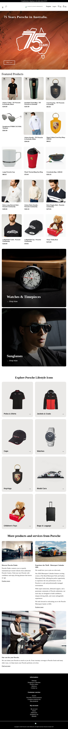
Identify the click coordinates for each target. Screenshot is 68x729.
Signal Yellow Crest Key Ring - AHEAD (56, 138)
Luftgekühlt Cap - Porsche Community (32, 240)
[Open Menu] (2, 7)
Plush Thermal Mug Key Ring (33, 172)
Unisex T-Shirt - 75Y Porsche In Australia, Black (11, 103)
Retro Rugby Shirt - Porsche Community (55, 205)
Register (48, 6)
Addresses (34, 712)
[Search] (6, 6)
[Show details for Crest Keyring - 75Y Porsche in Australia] (56, 88)
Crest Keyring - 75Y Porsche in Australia (55, 103)
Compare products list (34, 699)
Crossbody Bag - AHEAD (54, 172)
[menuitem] (34, 681)
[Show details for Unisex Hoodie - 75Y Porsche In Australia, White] (34, 123)
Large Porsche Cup (8, 172)
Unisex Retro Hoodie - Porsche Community (31, 205)
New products (34, 701)
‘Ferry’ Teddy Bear (52, 239)
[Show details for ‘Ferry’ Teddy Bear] (56, 225)
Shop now (9, 62)
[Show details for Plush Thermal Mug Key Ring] (34, 158)
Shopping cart (34, 714)
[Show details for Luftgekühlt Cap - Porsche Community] (34, 225)
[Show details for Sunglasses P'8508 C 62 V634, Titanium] (12, 118)
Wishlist (34, 716)
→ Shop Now (12, 301)
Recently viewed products (34, 697)
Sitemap (34, 680)
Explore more (6, 581)
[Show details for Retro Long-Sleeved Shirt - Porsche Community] (12, 191)
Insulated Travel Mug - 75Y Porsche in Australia (32, 103)
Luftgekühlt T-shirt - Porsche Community (11, 240)
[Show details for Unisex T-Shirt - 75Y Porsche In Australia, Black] (12, 88)
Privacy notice (34, 684)
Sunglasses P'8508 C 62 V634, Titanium (11, 127)
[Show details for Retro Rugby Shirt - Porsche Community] (56, 191)
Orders (34, 711)
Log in (54, 6)
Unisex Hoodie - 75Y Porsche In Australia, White (33, 138)
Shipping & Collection (34, 682)
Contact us (34, 688)
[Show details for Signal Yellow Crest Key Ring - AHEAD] (56, 123)
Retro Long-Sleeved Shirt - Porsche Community (10, 205)
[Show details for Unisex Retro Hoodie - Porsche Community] (34, 191)
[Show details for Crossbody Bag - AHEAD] (56, 158)
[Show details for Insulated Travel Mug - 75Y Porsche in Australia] (34, 88)
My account (34, 709)
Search (34, 695)
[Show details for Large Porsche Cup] (12, 158)
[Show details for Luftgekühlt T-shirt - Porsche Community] (12, 225)
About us (34, 686)
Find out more (6, 666)
